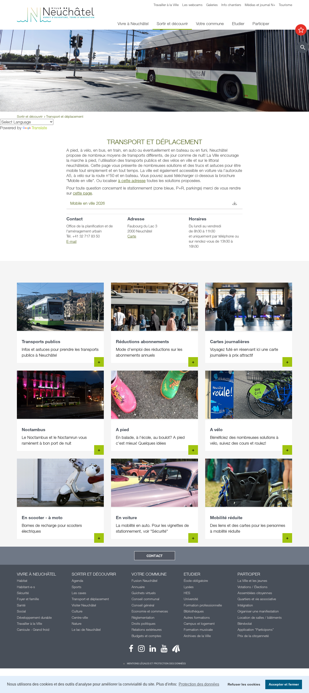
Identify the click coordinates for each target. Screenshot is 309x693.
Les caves (79, 593)
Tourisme (285, 5)
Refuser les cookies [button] (244, 684)
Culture (77, 611)
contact (155, 556)
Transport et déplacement (90, 599)
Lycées (189, 587)
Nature (76, 623)
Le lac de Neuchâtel (86, 629)
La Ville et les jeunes (252, 580)
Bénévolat (245, 623)
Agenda (77, 580)
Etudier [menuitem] (238, 23)
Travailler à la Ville (166, 5)
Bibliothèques (194, 611)
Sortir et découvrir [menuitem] (172, 23)
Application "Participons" (256, 629)
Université (191, 599)
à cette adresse (132, 180)
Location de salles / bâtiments (260, 617)
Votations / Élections (252, 587)
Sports (76, 587)
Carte (131, 236)
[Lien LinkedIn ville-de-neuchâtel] (150, 649)
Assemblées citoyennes (255, 593)
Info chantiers (231, 5)
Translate (39, 127)
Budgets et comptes (146, 636)
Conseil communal (145, 599)
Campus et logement (199, 623)
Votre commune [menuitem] (210, 23)
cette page (82, 193)
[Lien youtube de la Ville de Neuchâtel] (161, 649)
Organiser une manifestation (258, 611)
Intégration (245, 605)
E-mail (71, 241)
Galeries (212, 5)
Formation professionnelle (203, 605)
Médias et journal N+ (260, 5)
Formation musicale (198, 629)
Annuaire (138, 587)
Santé (21, 605)
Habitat (22, 580)
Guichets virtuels (144, 593)
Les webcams (192, 5)
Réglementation (143, 617)
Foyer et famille (28, 599)
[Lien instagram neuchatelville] (139, 649)
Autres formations (197, 617)
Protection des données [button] (199, 684)
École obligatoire (196, 580)
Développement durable (34, 617)
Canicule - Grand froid (33, 629)
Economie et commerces (150, 611)
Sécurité (23, 593)
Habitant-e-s (26, 587)
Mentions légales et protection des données (156, 663)
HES (187, 593)
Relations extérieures (147, 629)
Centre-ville (80, 617)
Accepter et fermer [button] (284, 684)
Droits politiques (143, 623)
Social (21, 611)
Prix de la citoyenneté (253, 636)
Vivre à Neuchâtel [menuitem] (133, 23)
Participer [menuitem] (261, 23)
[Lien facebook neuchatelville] (131, 649)
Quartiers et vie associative (257, 599)
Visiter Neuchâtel (84, 605)
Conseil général (143, 605)
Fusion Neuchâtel (144, 580)
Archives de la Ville (197, 636)
